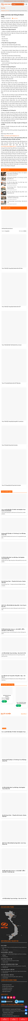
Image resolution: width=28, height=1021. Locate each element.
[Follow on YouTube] (11, 997)
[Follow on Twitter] (5, 997)
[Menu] (26, 4)
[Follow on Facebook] (2, 997)
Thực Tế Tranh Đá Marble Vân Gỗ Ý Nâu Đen (11, 383)
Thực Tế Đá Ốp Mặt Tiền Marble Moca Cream (11, 344)
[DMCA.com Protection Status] (7, 1001)
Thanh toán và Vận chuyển (8, 986)
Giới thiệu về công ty (7, 989)
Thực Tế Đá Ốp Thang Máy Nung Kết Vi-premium (12, 421)
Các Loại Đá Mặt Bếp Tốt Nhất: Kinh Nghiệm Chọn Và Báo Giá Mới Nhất (17, 173)
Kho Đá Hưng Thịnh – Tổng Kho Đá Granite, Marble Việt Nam (17, 187)
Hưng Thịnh (15, 18)
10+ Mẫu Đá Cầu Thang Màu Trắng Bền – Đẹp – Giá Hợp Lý (13, 676)
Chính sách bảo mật (7, 984)
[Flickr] (14, 997)
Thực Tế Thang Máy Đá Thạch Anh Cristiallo (11, 485)
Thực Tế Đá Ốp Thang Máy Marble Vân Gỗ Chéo (12, 268)
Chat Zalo (4, 701)
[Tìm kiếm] (23, 4)
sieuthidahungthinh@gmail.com (11, 135)
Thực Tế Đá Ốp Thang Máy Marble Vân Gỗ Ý (11, 306)
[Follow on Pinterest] (8, 997)
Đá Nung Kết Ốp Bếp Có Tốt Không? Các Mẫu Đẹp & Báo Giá (17, 178)
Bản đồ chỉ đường (6, 991)
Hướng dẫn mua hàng (7, 988)
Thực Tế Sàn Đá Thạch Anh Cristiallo (10, 445)
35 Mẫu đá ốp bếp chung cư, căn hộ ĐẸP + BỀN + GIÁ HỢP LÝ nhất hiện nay (17, 197)
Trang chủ (3, 10)
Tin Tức (7, 10)
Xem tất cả (23, 713)
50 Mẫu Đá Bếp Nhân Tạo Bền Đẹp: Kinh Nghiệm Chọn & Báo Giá (17, 183)
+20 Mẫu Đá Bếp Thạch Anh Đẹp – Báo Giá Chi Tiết (17, 202)
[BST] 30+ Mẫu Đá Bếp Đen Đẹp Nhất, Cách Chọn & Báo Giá (17, 192)
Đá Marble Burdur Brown (7, 228)
